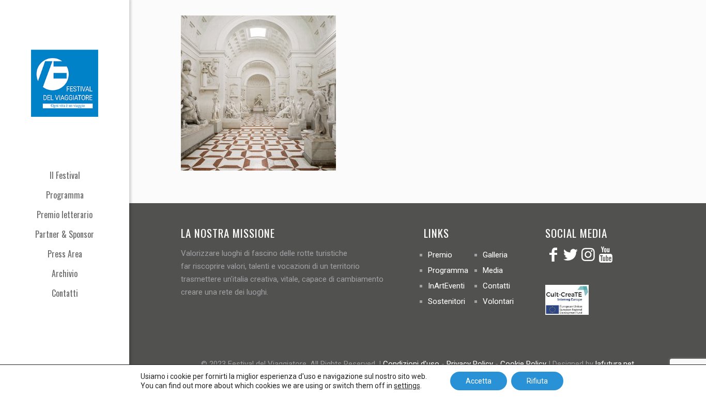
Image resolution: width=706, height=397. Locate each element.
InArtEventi (446, 286)
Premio (440, 254)
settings (407, 385)
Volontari (498, 301)
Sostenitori (446, 301)
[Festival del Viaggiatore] (64, 83)
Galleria (495, 254)
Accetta (479, 381)
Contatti (496, 286)
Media (493, 270)
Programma (448, 270)
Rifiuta (537, 381)
